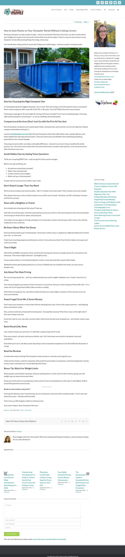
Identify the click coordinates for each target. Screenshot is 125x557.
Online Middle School (102, 92)
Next (86, 22)
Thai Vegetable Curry (102, 207)
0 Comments (28, 410)
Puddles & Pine (99, 87)
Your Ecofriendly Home (102, 84)
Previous (78, 22)
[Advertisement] (107, 145)
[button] (118, 9)
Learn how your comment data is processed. (49, 539)
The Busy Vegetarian (101, 82)
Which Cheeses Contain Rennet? (106, 184)
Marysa (7, 410)
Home (22, 410)
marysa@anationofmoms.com (104, 76)
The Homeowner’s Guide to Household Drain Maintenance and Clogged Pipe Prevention (82, 480)
